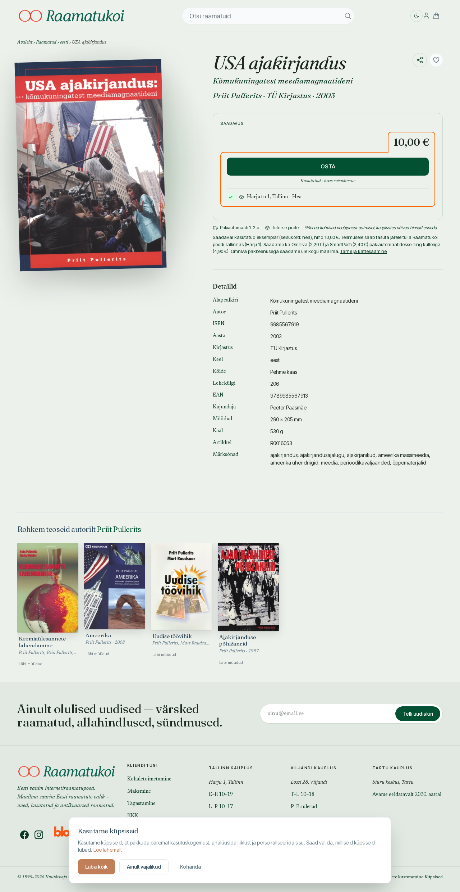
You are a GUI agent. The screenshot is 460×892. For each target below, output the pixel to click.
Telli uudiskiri (417, 714)
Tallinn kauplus (231, 768)
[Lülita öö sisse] (416, 16)
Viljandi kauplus (314, 768)
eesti (64, 42)
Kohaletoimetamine (149, 779)
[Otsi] (347, 15)
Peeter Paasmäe (288, 407)
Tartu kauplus (392, 768)
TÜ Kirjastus (289, 95)
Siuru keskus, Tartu (393, 782)
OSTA (328, 166)
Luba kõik (96, 867)
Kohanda (190, 867)
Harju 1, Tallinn (226, 782)
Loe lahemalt (107, 850)
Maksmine (139, 791)
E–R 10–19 (221, 794)
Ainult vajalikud (144, 867)
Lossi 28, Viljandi (309, 782)
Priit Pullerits (237, 95)
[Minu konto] (426, 15)
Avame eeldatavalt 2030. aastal (406, 794)
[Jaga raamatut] (420, 60)
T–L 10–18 (302, 794)
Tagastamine (141, 803)
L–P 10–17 (221, 807)
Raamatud (46, 42)
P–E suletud (304, 807)
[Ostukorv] (436, 15)
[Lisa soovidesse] (436, 60)
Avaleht (24, 42)
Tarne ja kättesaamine (363, 251)
